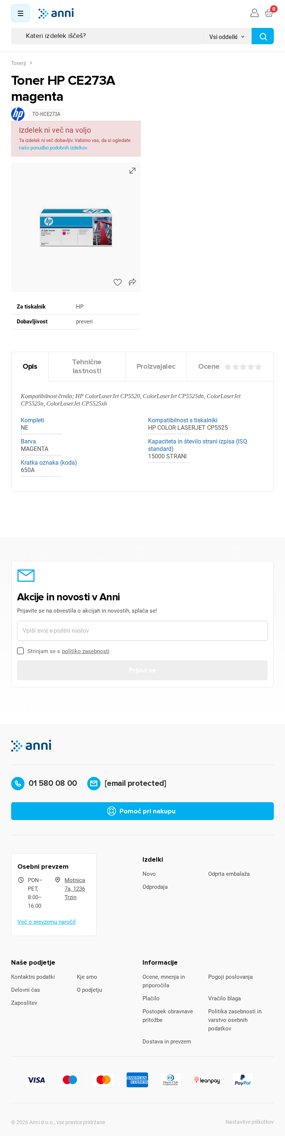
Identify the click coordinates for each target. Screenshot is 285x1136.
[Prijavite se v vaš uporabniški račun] (254, 13)
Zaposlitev (24, 1003)
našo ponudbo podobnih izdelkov (53, 148)
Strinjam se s (68, 651)
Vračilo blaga (224, 998)
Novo (149, 874)
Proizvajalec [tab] (156, 366)
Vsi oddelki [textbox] (223, 37)
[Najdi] (263, 36)
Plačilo (151, 998)
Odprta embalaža (229, 874)
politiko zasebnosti (85, 651)
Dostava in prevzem (166, 1041)
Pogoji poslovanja (230, 977)
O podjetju (89, 990)
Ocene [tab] (209, 366)
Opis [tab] (30, 366)
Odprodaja (155, 887)
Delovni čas (25, 990)
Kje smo (87, 977)
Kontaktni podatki (33, 977)
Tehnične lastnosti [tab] (87, 366)
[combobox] (227, 34)
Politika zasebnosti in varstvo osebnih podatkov (235, 1020)
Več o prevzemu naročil (46, 922)
